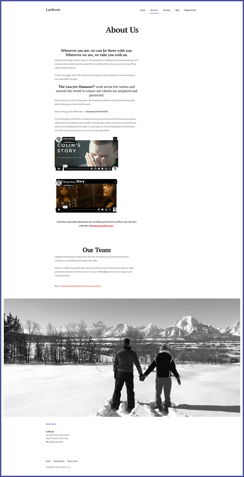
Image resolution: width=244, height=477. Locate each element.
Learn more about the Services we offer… (81, 286)
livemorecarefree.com (102, 225)
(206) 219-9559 (56, 442)
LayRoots (53, 9)
